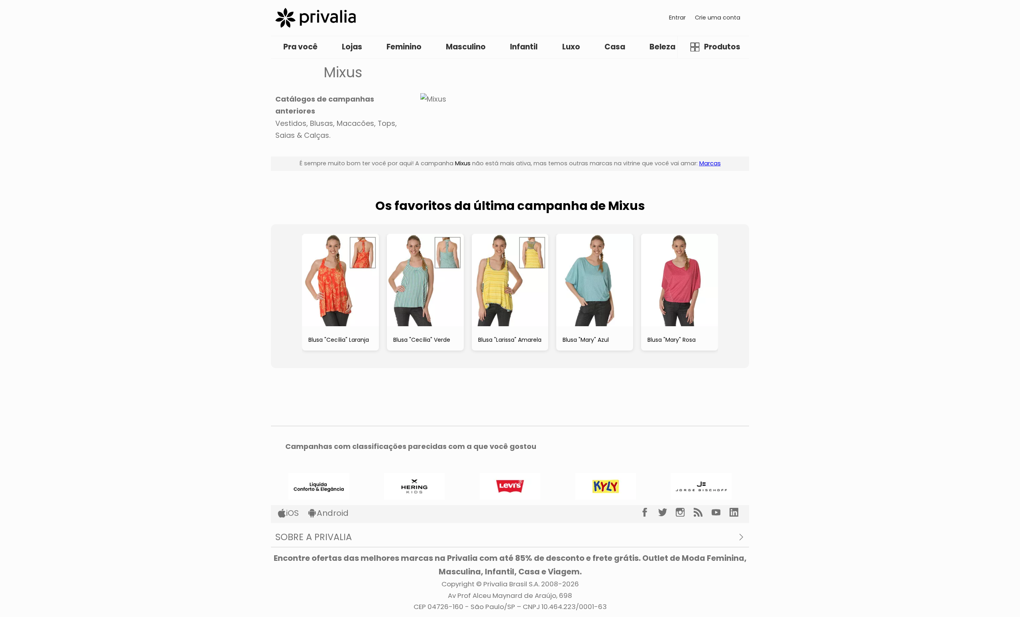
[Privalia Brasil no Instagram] (685, 512)
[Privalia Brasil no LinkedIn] (738, 512)
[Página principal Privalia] (315, 17)
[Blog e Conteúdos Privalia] (703, 512)
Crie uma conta (717, 18)
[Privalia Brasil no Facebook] (649, 512)
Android (333, 513)
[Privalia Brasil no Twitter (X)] (667, 512)
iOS (292, 513)
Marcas (710, 163)
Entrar (677, 18)
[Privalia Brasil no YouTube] (721, 512)
